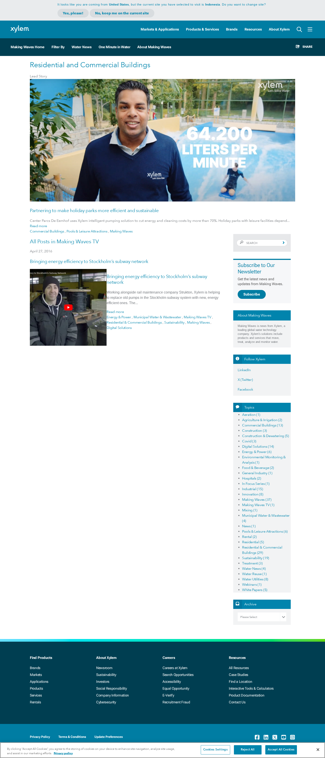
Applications (39, 681)
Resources (253, 29)
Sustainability (106, 675)
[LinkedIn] (266, 737)
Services (36, 695)
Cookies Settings (215, 749)
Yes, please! (73, 13)
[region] (162, 750)
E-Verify (168, 695)
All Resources (239, 668)
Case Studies (238, 675)
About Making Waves (154, 47)
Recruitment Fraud (176, 702)
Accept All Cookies (281, 749)
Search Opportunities (178, 675)
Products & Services (202, 29)
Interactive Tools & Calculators (251, 688)
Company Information (112, 695)
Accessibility (171, 681)
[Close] (318, 749)
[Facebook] (257, 737)
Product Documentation (246, 695)
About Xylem (279, 29)
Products (36, 688)
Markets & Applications (160, 29)
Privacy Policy (40, 737)
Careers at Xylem (174, 668)
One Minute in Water (114, 47)
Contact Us (237, 702)
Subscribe (251, 294)
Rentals (35, 702)
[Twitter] (274, 737)
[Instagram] (292, 737)
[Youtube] (283, 737)
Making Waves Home (27, 47)
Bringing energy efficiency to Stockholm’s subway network (89, 261)
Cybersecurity (106, 702)
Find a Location (240, 681)
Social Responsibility (111, 688)
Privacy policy (63, 753)
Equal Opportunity (175, 688)
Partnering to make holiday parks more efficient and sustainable (94, 210)
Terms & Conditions (72, 737)
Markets (36, 675)
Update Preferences (108, 737)
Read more (38, 226)
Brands (231, 29)
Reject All (247, 749)
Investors (102, 681)
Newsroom (104, 668)
